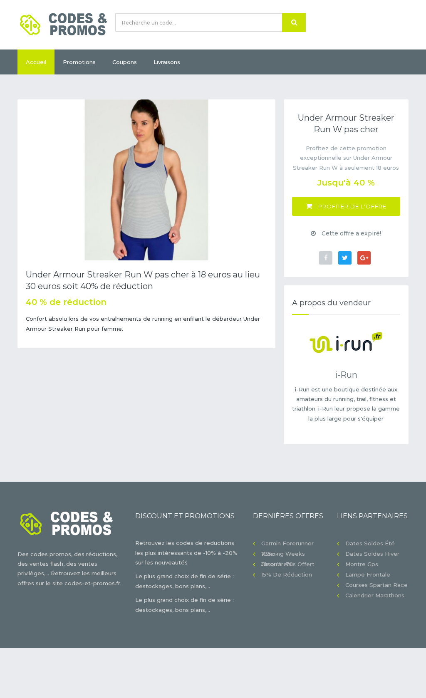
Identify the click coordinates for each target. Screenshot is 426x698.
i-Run (346, 375)
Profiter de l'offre (351, 206)
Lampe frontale (367, 574)
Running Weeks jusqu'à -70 (283, 554)
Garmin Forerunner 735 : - (287, 544)
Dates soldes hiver (372, 553)
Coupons (124, 62)
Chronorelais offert (288, 564)
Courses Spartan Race (376, 585)
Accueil (36, 62)
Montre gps (361, 564)
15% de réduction (286, 574)
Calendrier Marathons (374, 595)
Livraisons (167, 62)
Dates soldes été (370, 543)
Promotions (79, 62)
